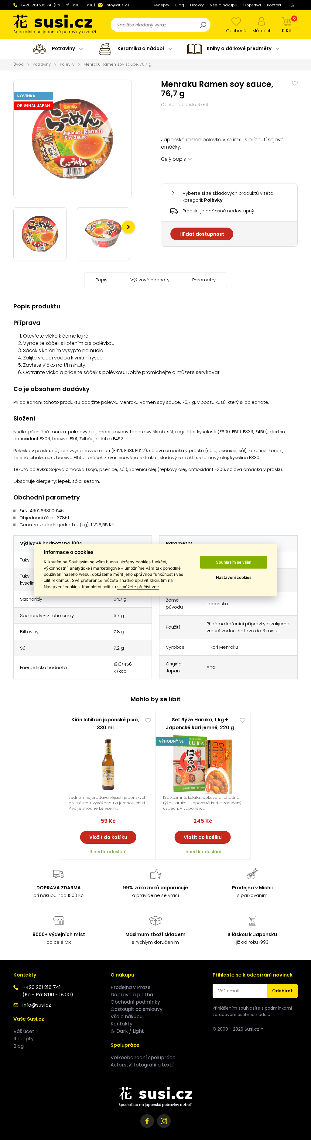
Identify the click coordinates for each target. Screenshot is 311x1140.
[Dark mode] (292, 5)
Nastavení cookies (233, 577)
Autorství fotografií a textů (142, 1064)
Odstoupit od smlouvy (136, 1009)
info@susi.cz (117, 5)
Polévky (67, 64)
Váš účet (23, 1031)
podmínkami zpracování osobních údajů (252, 1011)
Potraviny (42, 64)
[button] (128, 227)
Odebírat (282, 991)
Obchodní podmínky (135, 1001)
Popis (102, 279)
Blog (179, 5)
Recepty (161, 5)
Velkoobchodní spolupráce (143, 1057)
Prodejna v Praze (131, 987)
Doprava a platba (132, 994)
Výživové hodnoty (149, 279)
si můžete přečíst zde (138, 586)
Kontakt (274, 5)
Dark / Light (130, 1031)
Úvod (18, 64)
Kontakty (121, 1023)
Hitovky (197, 5)
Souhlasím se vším (233, 562)
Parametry (204, 279)
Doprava (252, 5)
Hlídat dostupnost (201, 234)
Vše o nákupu (223, 5)
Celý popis (173, 159)
